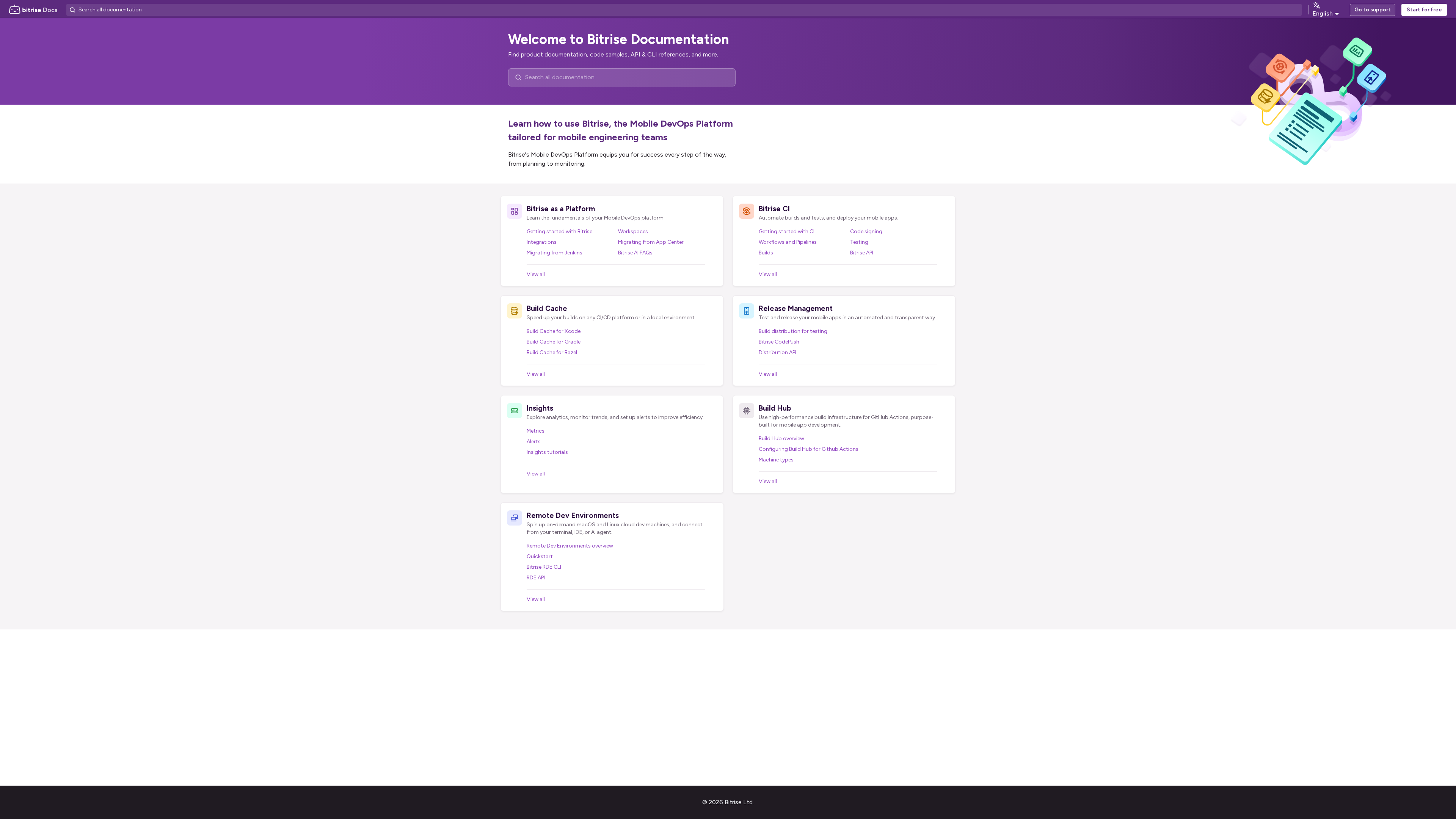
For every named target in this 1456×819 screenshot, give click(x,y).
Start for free (1424, 9)
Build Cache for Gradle (554, 342)
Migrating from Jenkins (554, 252)
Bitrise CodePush (779, 342)
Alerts (534, 441)
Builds (766, 252)
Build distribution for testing (793, 331)
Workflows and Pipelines (788, 242)
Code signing (866, 231)
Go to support (1372, 9)
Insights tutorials (547, 452)
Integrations (542, 242)
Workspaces (633, 231)
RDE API (536, 577)
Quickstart (540, 556)
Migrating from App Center (651, 242)
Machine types (776, 460)
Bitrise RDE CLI (544, 567)
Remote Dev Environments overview (570, 546)
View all (536, 274)
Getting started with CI (786, 231)
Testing (859, 242)
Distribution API (777, 352)
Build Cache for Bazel (552, 352)
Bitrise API (861, 252)
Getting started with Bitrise (559, 231)
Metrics (535, 431)
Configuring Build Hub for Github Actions (808, 449)
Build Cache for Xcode (554, 331)
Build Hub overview (781, 438)
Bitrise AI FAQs (635, 252)
